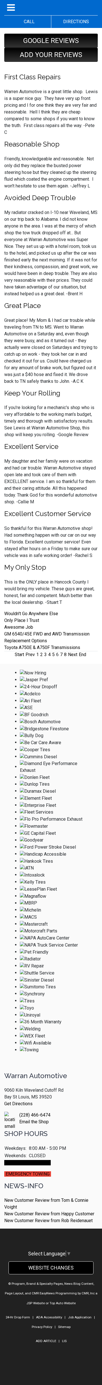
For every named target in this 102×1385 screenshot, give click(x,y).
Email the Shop (34, 1121)
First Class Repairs (32, 77)
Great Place (22, 306)
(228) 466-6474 (34, 1115)
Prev (30, 654)
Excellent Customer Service (47, 514)
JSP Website (35, 1303)
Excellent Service (31, 446)
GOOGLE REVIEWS (51, 41)
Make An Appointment (27, 1162)
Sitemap (64, 1327)
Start (19, 654)
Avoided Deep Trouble (40, 198)
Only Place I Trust (21, 620)
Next (72, 654)
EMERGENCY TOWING (28, 1174)
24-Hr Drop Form (18, 1317)
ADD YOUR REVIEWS (51, 55)
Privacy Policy (42, 1327)
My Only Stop (25, 567)
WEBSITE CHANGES (51, 1268)
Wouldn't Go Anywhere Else (31, 613)
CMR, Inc (88, 1293)
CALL (27, 21)
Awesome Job (18, 627)
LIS (64, 1341)
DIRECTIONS (74, 21)
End (82, 654)
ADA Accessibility (49, 1317)
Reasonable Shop (32, 144)
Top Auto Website (63, 1303)
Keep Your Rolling (32, 393)
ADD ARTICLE (46, 1341)
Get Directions (18, 1103)
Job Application (80, 1317)
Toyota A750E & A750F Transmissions (42, 647)
